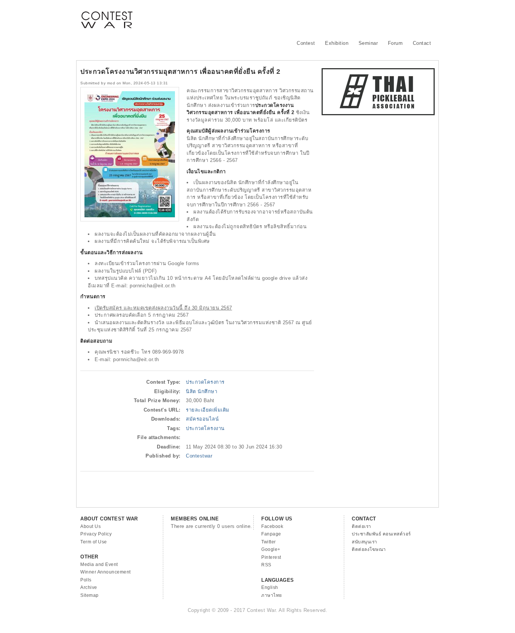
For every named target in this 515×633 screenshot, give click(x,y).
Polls (86, 580)
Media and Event (99, 564)
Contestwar (199, 456)
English (269, 587)
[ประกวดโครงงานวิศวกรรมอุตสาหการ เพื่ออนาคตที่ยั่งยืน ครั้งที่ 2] (129, 220)
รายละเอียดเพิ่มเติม (208, 410)
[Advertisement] (297, 17)
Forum (395, 43)
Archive (88, 587)
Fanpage (271, 534)
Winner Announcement (105, 572)
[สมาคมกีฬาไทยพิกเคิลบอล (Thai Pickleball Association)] (378, 113)
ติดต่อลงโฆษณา (369, 549)
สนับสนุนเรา (364, 542)
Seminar (368, 43)
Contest (306, 43)
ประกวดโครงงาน (205, 428)
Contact (422, 43)
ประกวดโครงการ (205, 382)
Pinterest (271, 557)
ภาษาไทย (271, 595)
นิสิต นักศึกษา (201, 391)
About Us (90, 526)
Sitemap (89, 595)
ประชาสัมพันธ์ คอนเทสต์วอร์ (381, 534)
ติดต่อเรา (361, 526)
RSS (266, 564)
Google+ (270, 549)
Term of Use (93, 542)
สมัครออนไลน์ (202, 419)
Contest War (106, 15)
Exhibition (336, 43)
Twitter (268, 542)
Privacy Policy (96, 534)
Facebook (272, 526)
